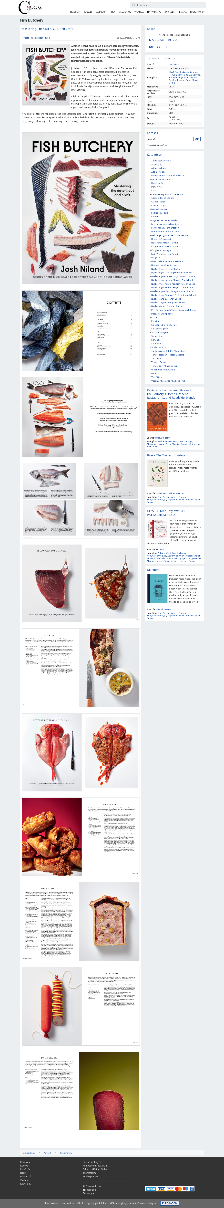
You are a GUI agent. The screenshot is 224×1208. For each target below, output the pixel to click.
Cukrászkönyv (158, 205)
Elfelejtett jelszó (159, 47)
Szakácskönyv (182, 72)
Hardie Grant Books (179, 68)
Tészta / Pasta (158, 362)
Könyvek (88, 12)
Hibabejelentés (90, 1176)
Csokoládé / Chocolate (162, 197)
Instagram (90, 1193)
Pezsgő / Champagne (162, 313)
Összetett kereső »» (157, 145)
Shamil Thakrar (163, 609)
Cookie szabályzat (92, 1162)
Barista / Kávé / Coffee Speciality (167, 175)
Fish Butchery (66, 1153)
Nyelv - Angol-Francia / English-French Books (173, 276)
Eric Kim (160, 549)
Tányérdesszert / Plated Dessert (167, 354)
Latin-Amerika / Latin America (165, 253)
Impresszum (89, 1172)
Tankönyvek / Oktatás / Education (168, 350)
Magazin (155, 257)
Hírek (112, 12)
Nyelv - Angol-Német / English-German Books (173, 287)
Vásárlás (139, 12)
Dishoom (153, 570)
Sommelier (156, 336)
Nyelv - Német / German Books (166, 306)
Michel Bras (162, 493)
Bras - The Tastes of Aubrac (166, 455)
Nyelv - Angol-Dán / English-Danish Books (171, 272)
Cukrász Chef (158, 201)
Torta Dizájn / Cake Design (164, 365)
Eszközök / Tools (159, 212)
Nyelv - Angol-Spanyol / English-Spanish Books (174, 295)
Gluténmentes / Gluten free (165, 231)
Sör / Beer (156, 339)
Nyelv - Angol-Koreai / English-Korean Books (173, 283)
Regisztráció (157, 40)
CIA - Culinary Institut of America (167, 194)
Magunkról (125, 12)
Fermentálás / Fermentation (165, 227)
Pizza (154, 317)
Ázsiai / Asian (158, 171)
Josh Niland (44, 37)
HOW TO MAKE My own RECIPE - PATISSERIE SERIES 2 (169, 513)
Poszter (155, 321)
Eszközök (101, 12)
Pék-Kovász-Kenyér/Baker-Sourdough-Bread (173, 309)
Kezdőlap (75, 12)
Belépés (174, 40)
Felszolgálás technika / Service (166, 224)
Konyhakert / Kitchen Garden (165, 246)
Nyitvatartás (154, 12)
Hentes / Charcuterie (161, 239)
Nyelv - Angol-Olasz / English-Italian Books (172, 291)
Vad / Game (157, 377)
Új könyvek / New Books (163, 369)
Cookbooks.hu (28, 1153)
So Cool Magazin (159, 328)
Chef (171, 72)
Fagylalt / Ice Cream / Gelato (165, 220)
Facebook (90, 1189)
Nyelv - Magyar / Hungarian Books (168, 302)
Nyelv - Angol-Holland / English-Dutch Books (172, 280)
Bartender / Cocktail (161, 179)
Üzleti (154, 373)
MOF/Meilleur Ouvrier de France (167, 261)
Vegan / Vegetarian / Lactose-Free (168, 380)
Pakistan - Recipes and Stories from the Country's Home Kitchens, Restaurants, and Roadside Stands (172, 394)
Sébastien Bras (176, 493)
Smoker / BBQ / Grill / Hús (164, 324)
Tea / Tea (156, 358)
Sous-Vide (156, 343)
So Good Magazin (160, 332)
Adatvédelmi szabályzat (95, 1165)
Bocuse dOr (157, 182)
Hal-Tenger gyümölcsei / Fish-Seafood (170, 235)
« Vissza (25, 37)
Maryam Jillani (163, 437)
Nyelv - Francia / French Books (166, 298)
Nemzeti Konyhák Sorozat (164, 265)
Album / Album (158, 168)
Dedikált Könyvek (160, 209)
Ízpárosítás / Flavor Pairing (164, 242)
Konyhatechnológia (178, 74)
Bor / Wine (156, 186)
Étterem (194, 72)
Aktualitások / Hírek (161, 160)
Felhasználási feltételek (95, 1169)
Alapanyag (194, 74)
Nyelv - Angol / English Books (184, 81)
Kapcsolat (170, 12)
